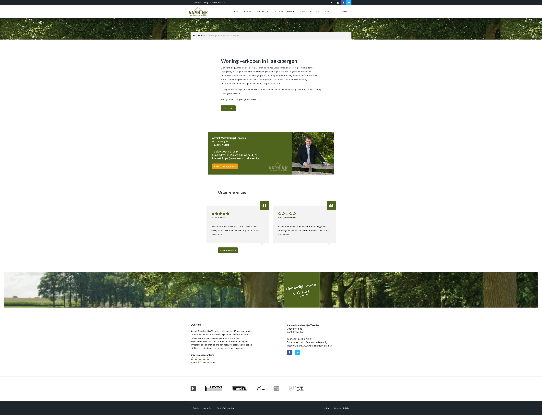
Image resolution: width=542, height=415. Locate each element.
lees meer (228, 108)
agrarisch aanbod (285, 12)
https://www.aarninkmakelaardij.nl (241, 158)
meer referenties (228, 250)
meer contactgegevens (225, 166)
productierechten (309, 12)
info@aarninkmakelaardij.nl (214, 3)
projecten (263, 12)
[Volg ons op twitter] (297, 352)
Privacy (327, 408)
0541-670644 (196, 3)
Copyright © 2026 (341, 408)
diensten (328, 12)
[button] (216, 234)
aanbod (248, 12)
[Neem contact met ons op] (332, 2)
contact (344, 12)
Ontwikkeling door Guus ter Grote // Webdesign (213, 408)
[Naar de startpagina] (199, 11)
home (236, 12)
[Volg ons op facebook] (289, 352)
